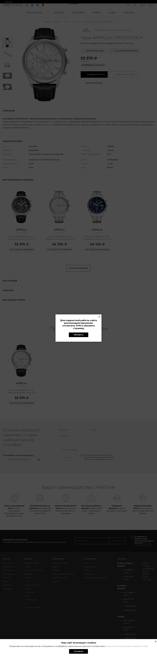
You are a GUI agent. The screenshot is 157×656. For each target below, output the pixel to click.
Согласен (78, 651)
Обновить (79, 335)
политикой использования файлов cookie (127, 646)
